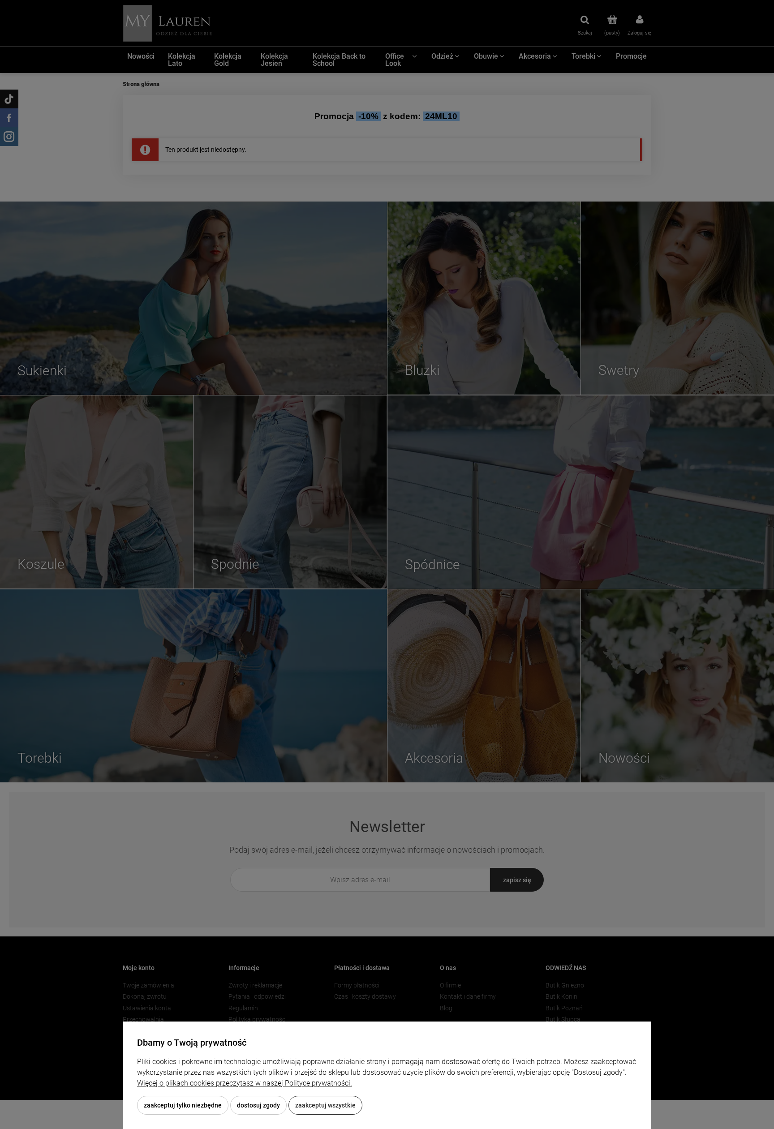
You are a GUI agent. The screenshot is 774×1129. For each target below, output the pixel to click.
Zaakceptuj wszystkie (325, 1105)
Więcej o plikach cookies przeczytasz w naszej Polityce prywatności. (244, 1083)
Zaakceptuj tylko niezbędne (183, 1105)
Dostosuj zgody (258, 1105)
